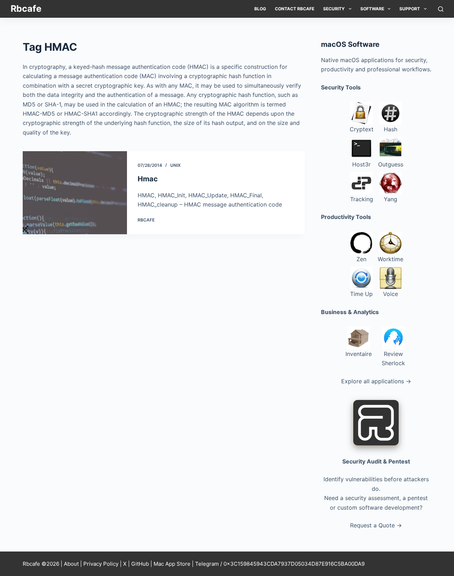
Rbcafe (26, 8)
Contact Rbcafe (294, 8)
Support (409, 8)
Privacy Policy (100, 563)
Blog (260, 8)
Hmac (148, 179)
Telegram (207, 563)
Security (334, 8)
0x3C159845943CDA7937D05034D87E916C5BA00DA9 (294, 563)
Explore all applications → (376, 381)
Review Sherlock (393, 358)
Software (372, 8)
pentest (418, 497)
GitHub (140, 563)
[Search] (440, 9)
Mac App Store (172, 563)
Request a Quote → (376, 525)
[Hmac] (75, 192)
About (71, 563)
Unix (175, 165)
